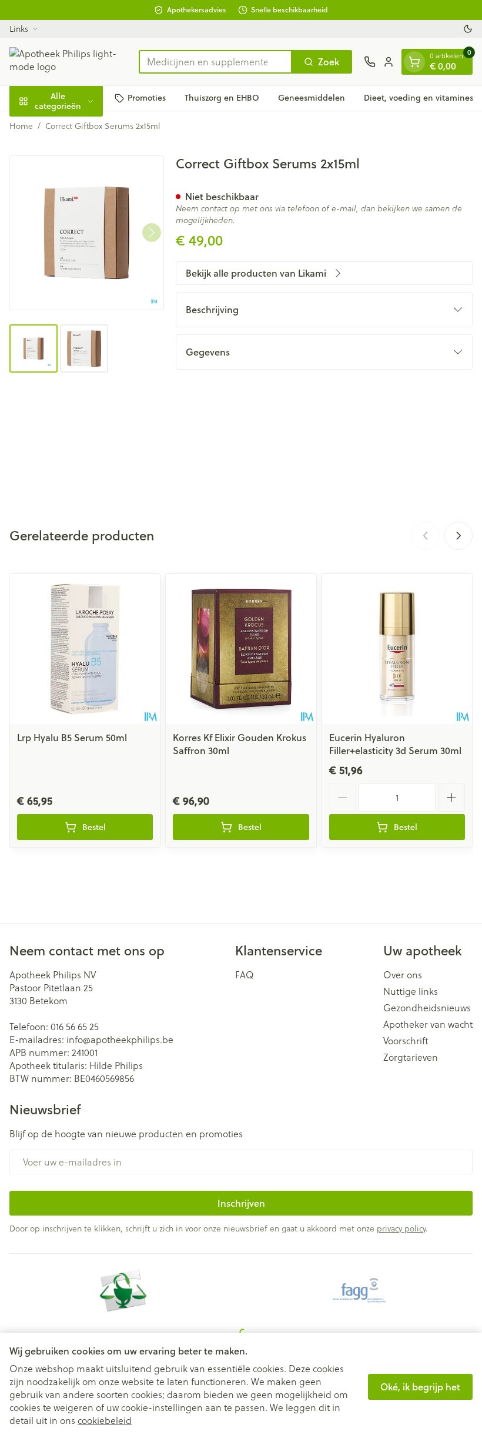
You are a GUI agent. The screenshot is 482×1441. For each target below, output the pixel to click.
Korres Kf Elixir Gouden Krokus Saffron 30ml (239, 744)
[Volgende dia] (458, 536)
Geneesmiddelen (311, 98)
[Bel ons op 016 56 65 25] (370, 62)
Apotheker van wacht (428, 1024)
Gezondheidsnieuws (427, 1007)
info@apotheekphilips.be (119, 1039)
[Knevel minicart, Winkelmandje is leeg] (414, 61)
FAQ (244, 974)
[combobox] (215, 62)
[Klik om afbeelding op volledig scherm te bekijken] (86, 233)
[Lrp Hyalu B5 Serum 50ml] (85, 649)
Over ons (402, 974)
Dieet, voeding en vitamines (418, 98)
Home (21, 126)
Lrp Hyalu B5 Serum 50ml (72, 737)
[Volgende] (151, 232)
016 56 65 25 (75, 1026)
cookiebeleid (105, 1420)
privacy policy (401, 1228)
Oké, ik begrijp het (420, 1386)
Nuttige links (410, 991)
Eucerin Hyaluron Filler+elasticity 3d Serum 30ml (395, 744)
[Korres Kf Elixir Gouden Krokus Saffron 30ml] (241, 649)
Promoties (147, 98)
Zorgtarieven (410, 1057)
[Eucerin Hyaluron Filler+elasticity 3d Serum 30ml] (397, 649)
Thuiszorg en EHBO (222, 98)
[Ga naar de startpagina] (68, 61)
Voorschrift (406, 1040)
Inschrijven (241, 1203)
